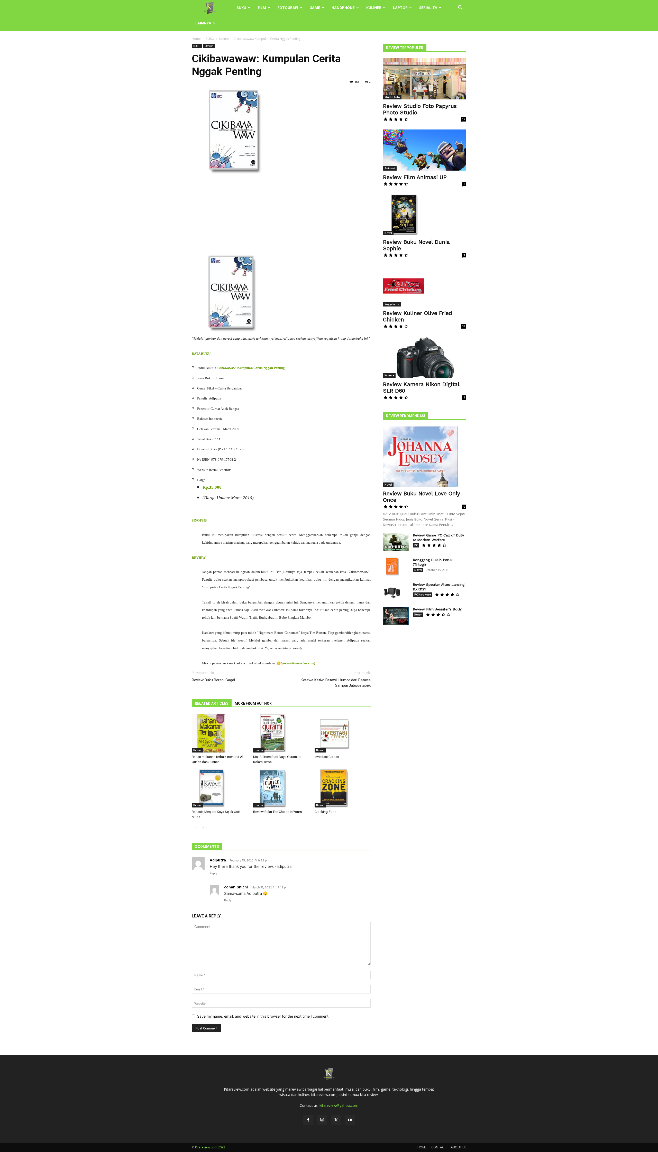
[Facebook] (308, 1120)
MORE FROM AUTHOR (253, 703)
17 (463, 119)
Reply (213, 873)
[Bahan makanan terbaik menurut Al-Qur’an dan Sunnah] (220, 733)
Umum (224, 38)
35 (463, 326)
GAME (314, 7)
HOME (421, 1147)
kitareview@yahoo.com (338, 1105)
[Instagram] (322, 1120)
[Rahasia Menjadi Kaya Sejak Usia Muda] (220, 788)
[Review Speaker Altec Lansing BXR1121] (392, 591)
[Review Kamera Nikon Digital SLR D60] (424, 357)
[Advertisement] (281, 217)
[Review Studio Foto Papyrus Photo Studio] (424, 78)
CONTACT (438, 1147)
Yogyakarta (392, 304)
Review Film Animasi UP (415, 177)
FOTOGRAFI (288, 7)
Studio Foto (392, 97)
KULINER (373, 7)
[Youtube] (350, 1120)
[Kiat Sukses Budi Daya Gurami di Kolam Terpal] (281, 733)
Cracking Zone (325, 812)
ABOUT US (458, 1147)
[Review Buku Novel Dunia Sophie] (424, 214)
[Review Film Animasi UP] (424, 150)
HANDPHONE (343, 7)
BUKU (241, 7)
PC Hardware (422, 594)
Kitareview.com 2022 (210, 1147)
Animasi (390, 168)
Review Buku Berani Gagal (213, 680)
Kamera (389, 375)
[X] (336, 1120)
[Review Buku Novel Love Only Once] (424, 456)
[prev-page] (195, 827)
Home (196, 38)
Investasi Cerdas (327, 757)
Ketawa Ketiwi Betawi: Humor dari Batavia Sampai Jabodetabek (336, 683)
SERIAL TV (428, 7)
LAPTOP (400, 7)
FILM (262, 7)
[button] (460, 8)
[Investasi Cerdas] (343, 733)
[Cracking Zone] (343, 788)
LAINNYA (203, 23)
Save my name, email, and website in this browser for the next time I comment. (263, 1016)
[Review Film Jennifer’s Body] (396, 616)
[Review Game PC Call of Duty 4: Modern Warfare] (396, 542)
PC (416, 545)
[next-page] (203, 827)
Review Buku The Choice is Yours (277, 812)
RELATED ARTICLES (212, 703)
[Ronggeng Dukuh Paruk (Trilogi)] (392, 566)
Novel (388, 233)
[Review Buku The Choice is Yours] (281, 788)
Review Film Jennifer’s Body (437, 609)
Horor (418, 614)
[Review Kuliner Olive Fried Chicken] (424, 285)
